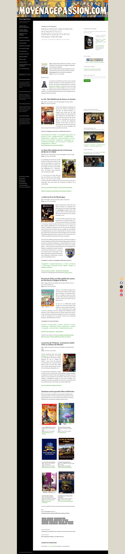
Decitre (102, 40)
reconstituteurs (63, 523)
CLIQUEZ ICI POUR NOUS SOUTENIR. (92, 69)
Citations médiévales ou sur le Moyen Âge (25, 65)
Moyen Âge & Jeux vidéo (24, 53)
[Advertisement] (58, 52)
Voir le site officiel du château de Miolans (51, 385)
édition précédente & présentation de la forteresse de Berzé (56, 191)
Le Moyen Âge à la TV (23, 51)
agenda (44, 518)
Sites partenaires (22, 180)
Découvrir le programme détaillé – (49, 187)
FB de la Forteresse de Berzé (65, 187)
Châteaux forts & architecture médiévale (24, 27)
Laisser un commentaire (63, 39)
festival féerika (58, 520)
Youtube (91, 62)
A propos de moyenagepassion (25, 186)
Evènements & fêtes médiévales (23, 34)
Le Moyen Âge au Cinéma (24, 48)
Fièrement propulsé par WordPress (25, 552)
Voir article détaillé (99, 45)
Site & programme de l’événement (46, 501)
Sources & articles (23, 62)
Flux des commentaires (23, 185)
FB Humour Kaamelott (99, 62)
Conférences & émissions (24, 40)
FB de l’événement (62, 432)
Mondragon (45, 523)
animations (50, 518)
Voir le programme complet (48, 270)
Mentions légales (22, 181)
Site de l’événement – (46, 432)
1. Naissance (86, 144)
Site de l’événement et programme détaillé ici (52, 145)
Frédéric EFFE (52, 39)
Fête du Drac (45, 521)
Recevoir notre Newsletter (89, 75)
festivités (65, 520)
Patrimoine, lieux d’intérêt (24, 45)
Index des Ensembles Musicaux (25, 91)
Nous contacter (22, 178)
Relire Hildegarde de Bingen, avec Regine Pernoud (52, 535)
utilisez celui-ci (68, 272)
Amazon (104, 39)
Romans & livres (22, 59)
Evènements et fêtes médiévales (48, 26)
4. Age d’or (86, 146)
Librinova (98, 40)
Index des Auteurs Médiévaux (24, 79)
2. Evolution (92, 144)
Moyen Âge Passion (24, 19)
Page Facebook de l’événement (65, 467)
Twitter (87, 62)
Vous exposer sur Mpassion (24, 176)
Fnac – (100, 39)
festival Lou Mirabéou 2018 (56, 86)
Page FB (53, 467)
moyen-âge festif (53, 523)
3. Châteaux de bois (100, 144)
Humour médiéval (23, 43)
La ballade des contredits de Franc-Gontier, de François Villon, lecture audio (58, 530)
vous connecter (51, 546)
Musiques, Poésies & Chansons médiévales (23, 30)
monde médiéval (69, 521)
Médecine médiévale (23, 56)
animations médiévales (60, 518)
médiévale (61, 521)
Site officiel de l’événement (48, 331)
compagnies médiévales (47, 520)
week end (71, 523)
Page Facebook (59, 331)
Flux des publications (23, 183)
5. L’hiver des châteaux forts (95, 146)
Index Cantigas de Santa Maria (24, 103)
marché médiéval (53, 521)
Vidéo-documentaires (23, 37)
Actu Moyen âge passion (24, 68)
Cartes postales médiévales (24, 115)
